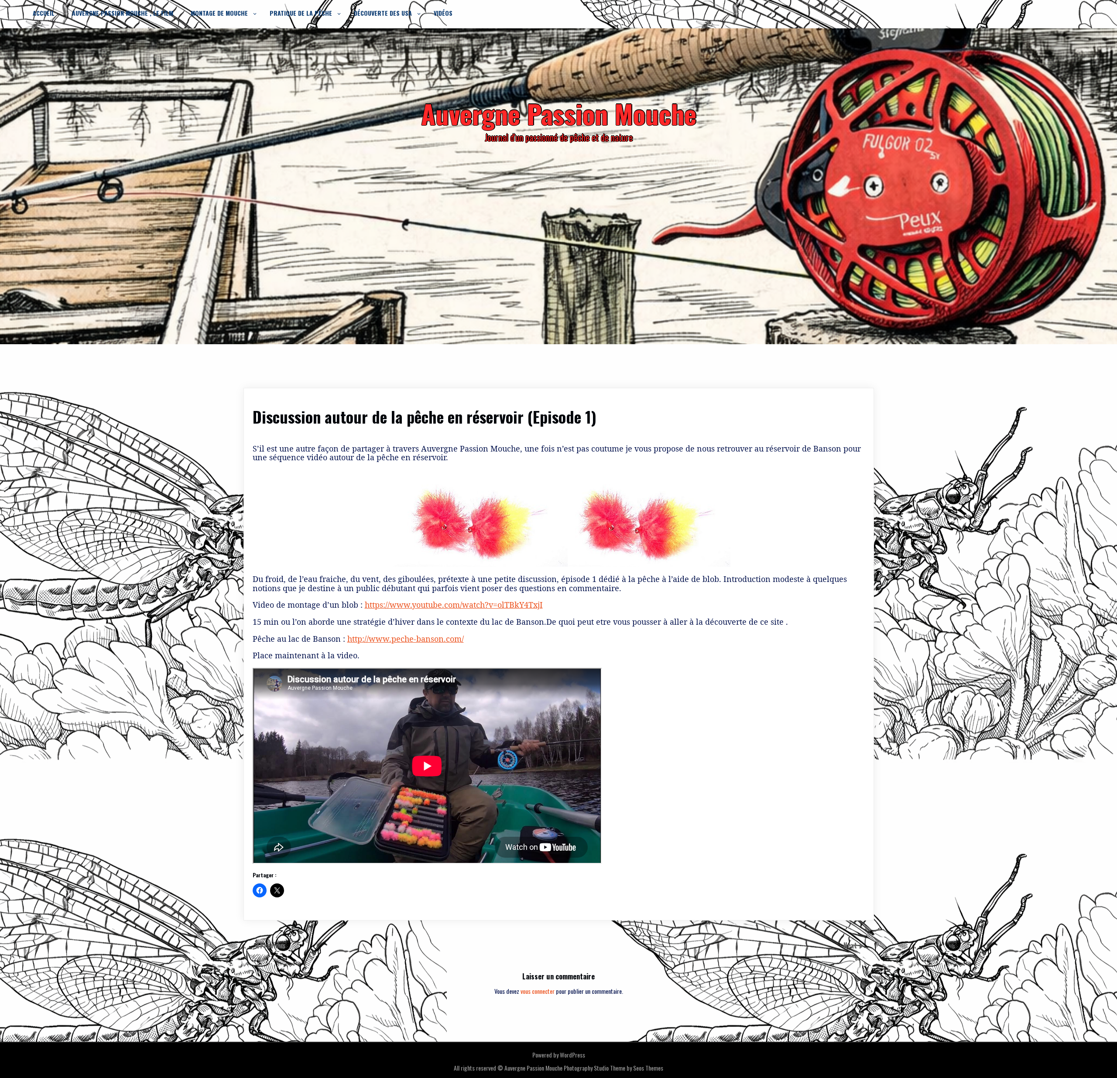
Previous (273, 945)
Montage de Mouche (219, 12)
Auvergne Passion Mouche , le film (122, 12)
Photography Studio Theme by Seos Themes (613, 1067)
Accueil (44, 12)
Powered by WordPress (558, 1054)
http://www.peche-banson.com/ (405, 638)
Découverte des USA (383, 12)
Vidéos (443, 12)
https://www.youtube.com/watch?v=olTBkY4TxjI (454, 604)
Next (851, 945)
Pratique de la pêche (301, 12)
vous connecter (538, 991)
